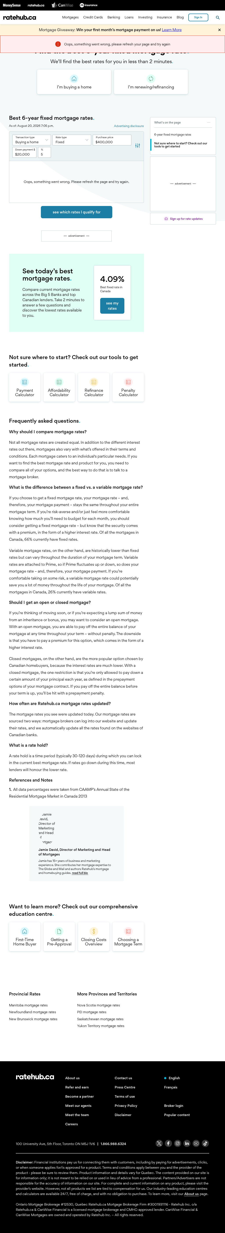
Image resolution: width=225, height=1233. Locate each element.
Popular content (177, 1115)
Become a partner (79, 1096)
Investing (145, 17)
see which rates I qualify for (76, 212)
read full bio (80, 873)
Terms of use (125, 1096)
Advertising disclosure (129, 126)
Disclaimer (123, 1115)
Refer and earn (77, 1087)
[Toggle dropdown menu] (48, 140)
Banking (113, 17)
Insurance (164, 17)
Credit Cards (93, 17)
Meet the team (77, 1115)
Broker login (173, 1106)
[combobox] (31, 140)
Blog (180, 17)
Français (170, 1087)
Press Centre (125, 1087)
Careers (71, 1124)
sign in (198, 17)
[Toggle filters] (137, 146)
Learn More (172, 29)
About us (72, 1078)
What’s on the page (167, 122)
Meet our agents (78, 1106)
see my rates (112, 306)
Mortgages (70, 17)
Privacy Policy (126, 1106)
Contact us (123, 1078)
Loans (129, 17)
